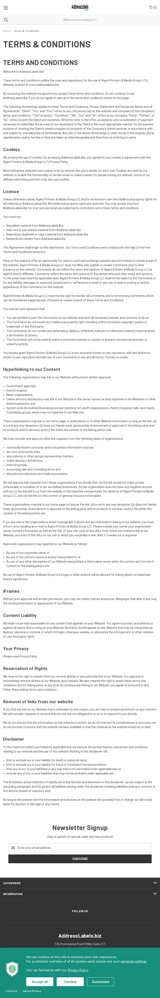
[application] (80, 973)
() (154, 7)
